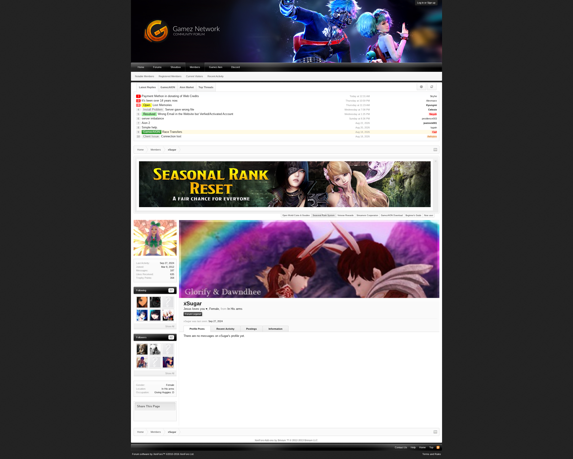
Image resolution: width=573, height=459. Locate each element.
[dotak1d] (155, 315)
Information (275, 328)
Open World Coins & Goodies (296, 215)
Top (431, 447)
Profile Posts (197, 328)
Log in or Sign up (426, 2)
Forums (157, 67)
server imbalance (153, 118)
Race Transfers (162, 132)
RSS (438, 447)
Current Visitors (194, 76)
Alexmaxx (431, 100)
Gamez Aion (215, 67)
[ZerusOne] (142, 349)
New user (428, 215)
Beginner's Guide (413, 215)
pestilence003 (429, 118)
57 (171, 290)
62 (171, 337)
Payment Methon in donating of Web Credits (170, 96)
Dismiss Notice (435, 161)
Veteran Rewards (346, 215)
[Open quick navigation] (435, 149)
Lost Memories (157, 105)
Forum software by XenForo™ (163, 454)
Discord (235, 67)
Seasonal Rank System (324, 215)
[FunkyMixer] (168, 315)
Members (195, 67)
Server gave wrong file (168, 109)
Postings (251, 328)
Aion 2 (146, 123)
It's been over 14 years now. (160, 100)
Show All (169, 326)
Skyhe (433, 96)
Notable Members (144, 76)
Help (413, 447)
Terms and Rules (431, 454)
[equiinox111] (168, 302)
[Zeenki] (168, 362)
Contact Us (401, 447)
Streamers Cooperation (367, 215)
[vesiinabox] (142, 302)
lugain (434, 127)
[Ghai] (155, 349)
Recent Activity (225, 328)
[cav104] (155, 302)
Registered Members (170, 76)
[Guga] (142, 315)
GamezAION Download (392, 215)
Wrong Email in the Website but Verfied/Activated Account (188, 114)
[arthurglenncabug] (155, 362)
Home (141, 67)
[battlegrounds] (142, 362)
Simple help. (150, 127)
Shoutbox (176, 67)
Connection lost (162, 136)
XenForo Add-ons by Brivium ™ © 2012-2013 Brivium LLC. (286, 440)
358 (172, 277)
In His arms (168, 388)
